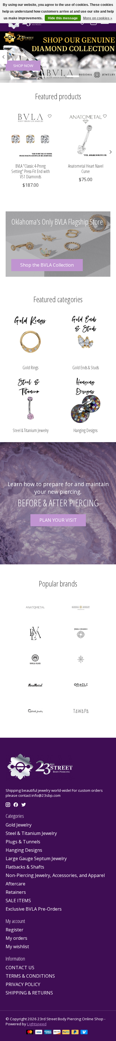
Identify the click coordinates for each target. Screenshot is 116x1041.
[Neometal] (35, 686)
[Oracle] (81, 686)
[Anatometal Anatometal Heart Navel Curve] (85, 135)
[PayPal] (66, 1032)
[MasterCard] (30, 1032)
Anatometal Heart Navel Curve (85, 168)
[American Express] (48, 1032)
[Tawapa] (81, 711)
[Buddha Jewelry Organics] (81, 608)
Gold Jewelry (19, 825)
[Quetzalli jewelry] (35, 711)
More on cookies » (97, 18)
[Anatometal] (35, 608)
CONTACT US (20, 967)
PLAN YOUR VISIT (58, 520)
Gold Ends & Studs (85, 367)
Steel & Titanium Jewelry (30, 430)
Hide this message (63, 18)
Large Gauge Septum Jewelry (36, 858)
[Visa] (39, 1032)
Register (14, 930)
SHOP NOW (23, 65)
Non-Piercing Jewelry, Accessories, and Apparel (55, 875)
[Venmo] (84, 1032)
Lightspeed (36, 1023)
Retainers (16, 892)
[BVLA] (35, 634)
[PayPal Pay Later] (75, 1032)
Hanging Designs (85, 430)
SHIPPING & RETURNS (29, 993)
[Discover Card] (57, 1032)
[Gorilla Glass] (35, 660)
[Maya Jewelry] (81, 660)
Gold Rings (30, 367)
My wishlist (17, 946)
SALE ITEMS (18, 900)
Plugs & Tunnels (23, 842)
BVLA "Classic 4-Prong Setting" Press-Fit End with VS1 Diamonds (30, 171)
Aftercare (15, 884)
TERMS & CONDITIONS (30, 976)
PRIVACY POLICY (23, 984)
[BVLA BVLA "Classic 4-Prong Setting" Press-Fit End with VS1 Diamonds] (30, 135)
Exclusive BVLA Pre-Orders (34, 909)
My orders (16, 938)
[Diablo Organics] (81, 634)
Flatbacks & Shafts (25, 867)
